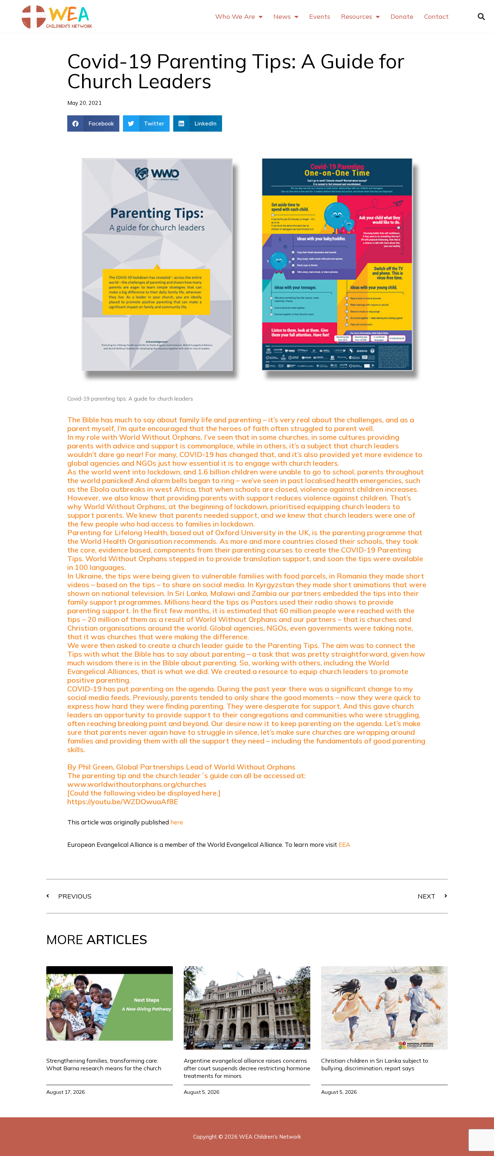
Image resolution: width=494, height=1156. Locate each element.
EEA (344, 844)
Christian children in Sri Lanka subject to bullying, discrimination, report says (374, 1064)
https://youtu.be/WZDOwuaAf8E (122, 801)
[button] (481, 16)
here (176, 822)
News (282, 16)
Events (319, 16)
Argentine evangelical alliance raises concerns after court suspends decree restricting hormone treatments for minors (247, 1068)
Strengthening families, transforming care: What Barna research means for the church (103, 1064)
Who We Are (235, 16)
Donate (402, 16)
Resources (356, 16)
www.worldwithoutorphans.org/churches (136, 784)
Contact (436, 16)
